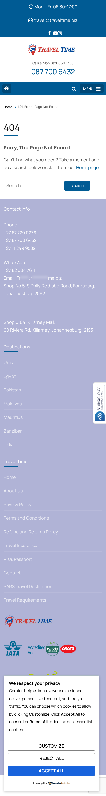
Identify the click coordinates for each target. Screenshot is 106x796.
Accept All (51, 771)
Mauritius (13, 417)
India (9, 444)
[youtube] (53, 29)
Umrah (10, 362)
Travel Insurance (20, 545)
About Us (13, 491)
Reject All (51, 758)
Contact (12, 573)
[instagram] (57, 29)
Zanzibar (13, 431)
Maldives (13, 403)
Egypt (10, 376)
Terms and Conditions (26, 518)
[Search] (74, 89)
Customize (51, 746)
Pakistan (12, 390)
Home (10, 477)
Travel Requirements (25, 600)
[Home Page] (6, 88)
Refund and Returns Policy (31, 532)
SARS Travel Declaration (28, 586)
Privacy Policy (18, 504)
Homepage (87, 167)
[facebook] (48, 29)
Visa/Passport (18, 559)
